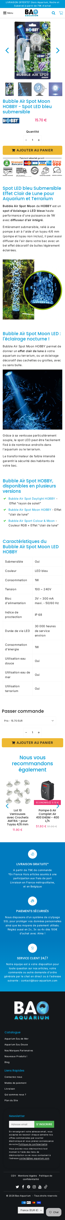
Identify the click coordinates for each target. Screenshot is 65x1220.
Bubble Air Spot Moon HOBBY (29, 509)
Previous (7, 50)
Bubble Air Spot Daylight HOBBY (31, 498)
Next (58, 50)
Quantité (32, 131)
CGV (13, 1175)
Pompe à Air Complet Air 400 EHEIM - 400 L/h (47, 815)
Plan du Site (11, 1100)
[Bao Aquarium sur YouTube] (40, 1187)
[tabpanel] (9, 89)
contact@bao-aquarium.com (34, 1158)
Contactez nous (13, 1077)
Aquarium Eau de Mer (17, 1038)
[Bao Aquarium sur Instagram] (34, 1187)
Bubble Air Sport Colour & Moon (31, 521)
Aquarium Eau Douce (16, 1044)
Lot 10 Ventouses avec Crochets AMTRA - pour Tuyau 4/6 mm (18, 817)
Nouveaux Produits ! (16, 1056)
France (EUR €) (29, 1210)
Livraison (10, 1088)
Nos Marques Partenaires (19, 1050)
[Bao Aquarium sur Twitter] (18, 1187)
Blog (7, 1062)
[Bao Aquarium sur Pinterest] (29, 1187)
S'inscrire (44, 1124)
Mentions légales (27, 1175)
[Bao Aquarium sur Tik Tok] (45, 1187)
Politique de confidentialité (32, 1144)
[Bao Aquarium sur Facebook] (23, 1187)
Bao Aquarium (23, 1195)
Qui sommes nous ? (15, 1094)
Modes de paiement (15, 1083)
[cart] (61, 13)
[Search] (53, 13)
